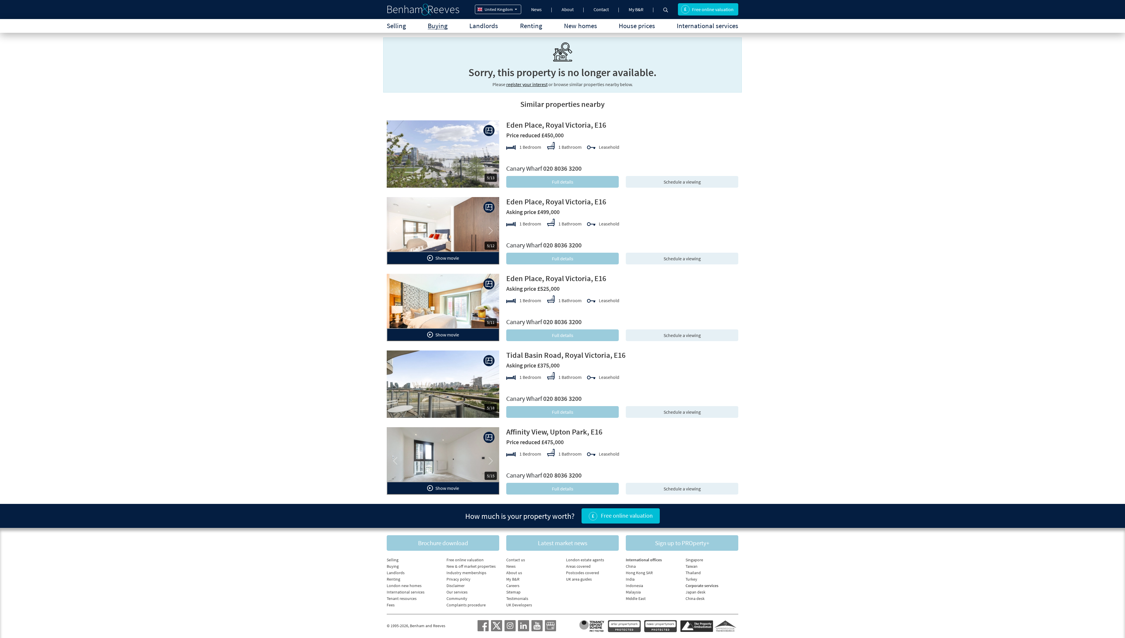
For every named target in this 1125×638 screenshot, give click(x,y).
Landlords (483, 25)
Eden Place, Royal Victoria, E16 (556, 125)
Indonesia (634, 585)
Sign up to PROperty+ (682, 543)
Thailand (693, 572)
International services (707, 25)
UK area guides (579, 579)
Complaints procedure (466, 605)
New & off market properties (471, 566)
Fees (391, 605)
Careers (512, 585)
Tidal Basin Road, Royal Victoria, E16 (565, 355)
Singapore (694, 559)
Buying (438, 25)
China (631, 566)
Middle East (636, 598)
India (630, 579)
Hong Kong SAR (639, 572)
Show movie (446, 258)
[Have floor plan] (489, 130)
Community (456, 598)
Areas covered (578, 566)
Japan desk (695, 592)
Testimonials (517, 598)
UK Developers (519, 605)
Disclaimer (455, 585)
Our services (457, 592)
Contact (601, 9)
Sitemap (513, 592)
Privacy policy (458, 579)
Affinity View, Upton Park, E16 (554, 432)
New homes (580, 25)
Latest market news (562, 543)
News (536, 9)
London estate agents (585, 559)
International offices (644, 559)
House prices (637, 25)
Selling (396, 25)
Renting (531, 25)
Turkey (691, 579)
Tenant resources (402, 598)
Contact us (515, 559)
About (568, 9)
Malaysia (633, 592)
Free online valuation (713, 9)
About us (514, 572)
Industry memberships (466, 572)
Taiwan (692, 566)
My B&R (636, 9)
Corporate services (702, 585)
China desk (695, 598)
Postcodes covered (582, 572)
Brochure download (443, 543)
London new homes (404, 585)
